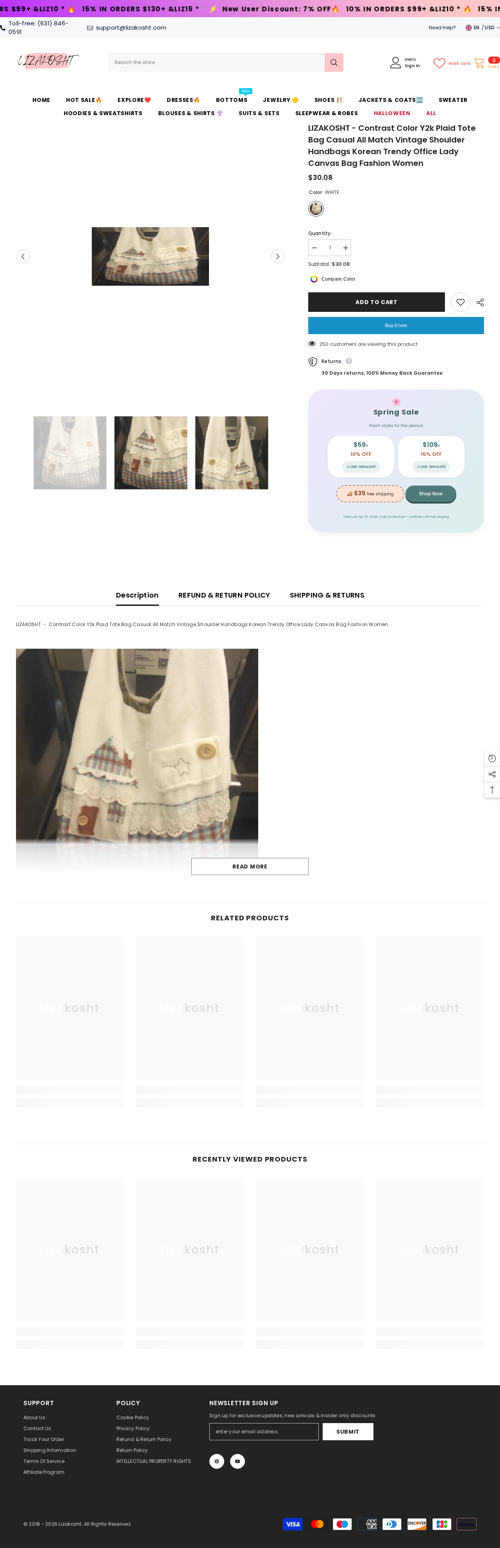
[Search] (225, 62)
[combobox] (216, 62)
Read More (249, 866)
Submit (348, 1432)
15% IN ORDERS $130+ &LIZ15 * (405, 9)
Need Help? (442, 27)
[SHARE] (477, 302)
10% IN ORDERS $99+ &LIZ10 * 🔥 (277, 9)
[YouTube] (237, 1461)
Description (137, 595)
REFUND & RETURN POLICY (224, 595)
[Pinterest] (216, 1461)
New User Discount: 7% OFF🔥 (149, 9)
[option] (150, 256)
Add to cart (378, 302)
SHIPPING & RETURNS (327, 595)
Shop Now (431, 493)
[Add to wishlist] (460, 302)
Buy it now (396, 325)
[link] (70, 1090)
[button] (23, 256)
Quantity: (320, 233)
